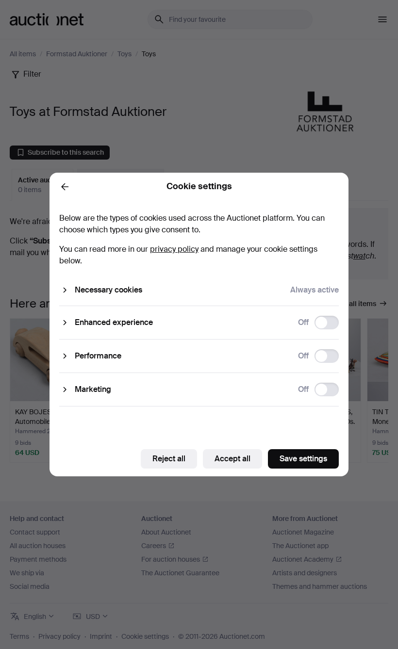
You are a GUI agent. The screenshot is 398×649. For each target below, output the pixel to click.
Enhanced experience (114, 322)
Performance (98, 356)
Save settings (303, 459)
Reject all (168, 459)
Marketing (93, 389)
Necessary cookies (108, 290)
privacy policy (174, 249)
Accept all (232, 459)
